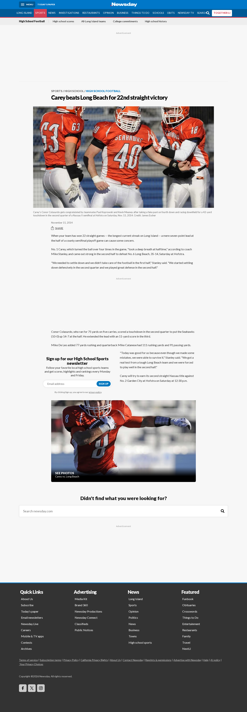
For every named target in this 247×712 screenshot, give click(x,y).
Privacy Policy (71, 660)
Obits (171, 12)
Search (201, 12)
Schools (158, 12)
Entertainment (191, 624)
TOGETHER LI (222, 12)
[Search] (222, 511)
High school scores (63, 21)
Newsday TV (186, 12)
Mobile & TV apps (32, 636)
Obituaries (189, 605)
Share (59, 228)
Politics (133, 617)
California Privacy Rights (94, 660)
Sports (40, 12)
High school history (156, 21)
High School (74, 91)
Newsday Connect (86, 617)
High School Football (32, 21)
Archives (26, 648)
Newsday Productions (88, 611)
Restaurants (91, 12)
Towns (133, 636)
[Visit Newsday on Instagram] (41, 688)
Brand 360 (81, 605)
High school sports (140, 642)
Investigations (69, 12)
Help (205, 660)
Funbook (187, 599)
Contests (26, 642)
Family (186, 636)
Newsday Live (29, 624)
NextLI (186, 648)
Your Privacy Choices (31, 664)
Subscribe (27, 605)
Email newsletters (32, 617)
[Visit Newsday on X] (32, 688)
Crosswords (189, 611)
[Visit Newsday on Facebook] (23, 688)
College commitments (125, 21)
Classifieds (81, 624)
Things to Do (140, 12)
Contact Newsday (133, 660)
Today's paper (30, 611)
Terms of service (28, 660)
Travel (186, 642)
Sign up (103, 383)
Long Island (24, 12)
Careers (26, 630)
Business (122, 12)
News (52, 12)
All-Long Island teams (93, 21)
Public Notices (84, 630)
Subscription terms (50, 660)
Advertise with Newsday (187, 660)
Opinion (108, 12)
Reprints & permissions (158, 660)
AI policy (215, 660)
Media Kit (81, 599)
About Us (27, 599)
